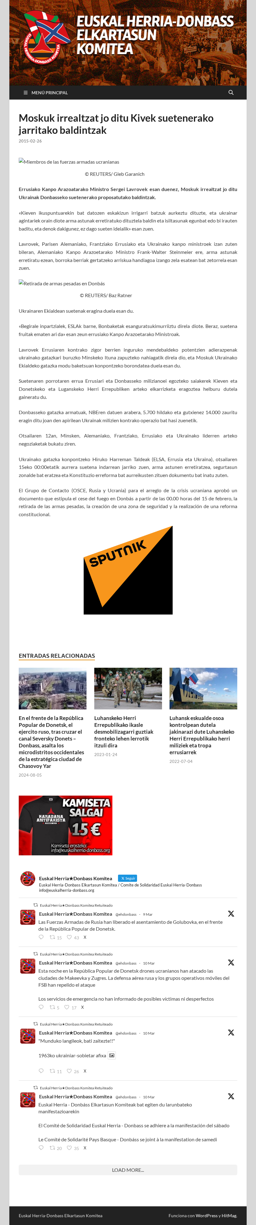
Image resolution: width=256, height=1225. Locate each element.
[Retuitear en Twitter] (35, 905)
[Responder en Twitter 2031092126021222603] (42, 937)
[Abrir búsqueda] (231, 93)
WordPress (207, 1215)
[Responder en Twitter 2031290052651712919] (42, 1071)
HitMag (229, 1215)
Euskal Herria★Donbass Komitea (75, 914)
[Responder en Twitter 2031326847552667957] (42, 1148)
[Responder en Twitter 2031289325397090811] (42, 1007)
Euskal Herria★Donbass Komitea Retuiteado (76, 905)
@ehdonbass (126, 914)
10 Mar (149, 963)
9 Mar (148, 914)
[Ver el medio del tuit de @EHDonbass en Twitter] (112, 1055)
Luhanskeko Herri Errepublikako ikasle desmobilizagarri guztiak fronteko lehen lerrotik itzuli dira (123, 732)
